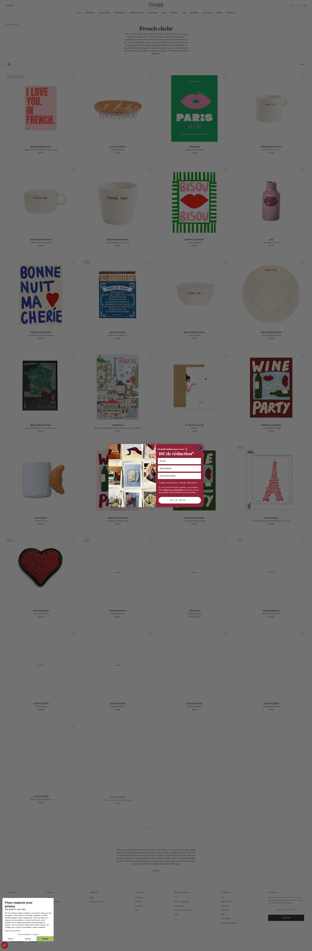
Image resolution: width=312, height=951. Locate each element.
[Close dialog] (199, 448)
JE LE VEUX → (180, 500)
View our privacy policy (12, 931)
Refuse (11, 939)
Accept (45, 939)
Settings (28, 939)
